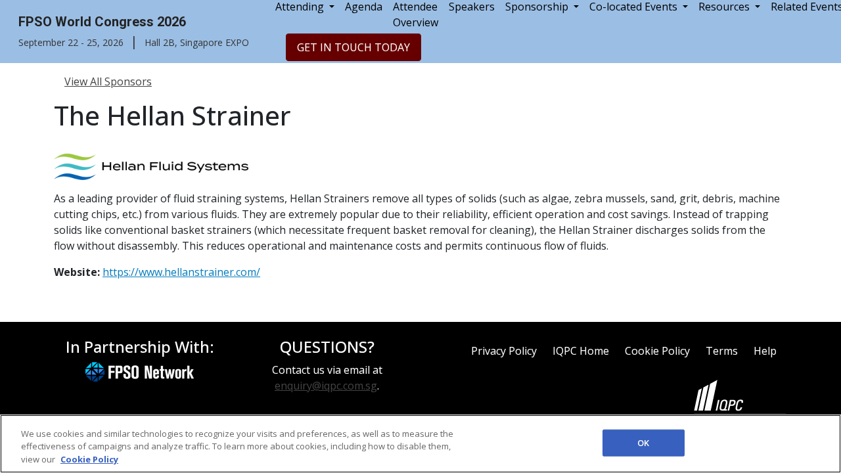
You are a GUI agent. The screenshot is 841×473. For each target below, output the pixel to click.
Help (765, 351)
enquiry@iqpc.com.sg (326, 385)
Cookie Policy (657, 351)
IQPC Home (581, 351)
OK (643, 442)
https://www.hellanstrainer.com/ (181, 272)
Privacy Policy (504, 351)
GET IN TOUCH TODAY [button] (353, 47)
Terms (722, 351)
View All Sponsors (108, 81)
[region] (420, 444)
